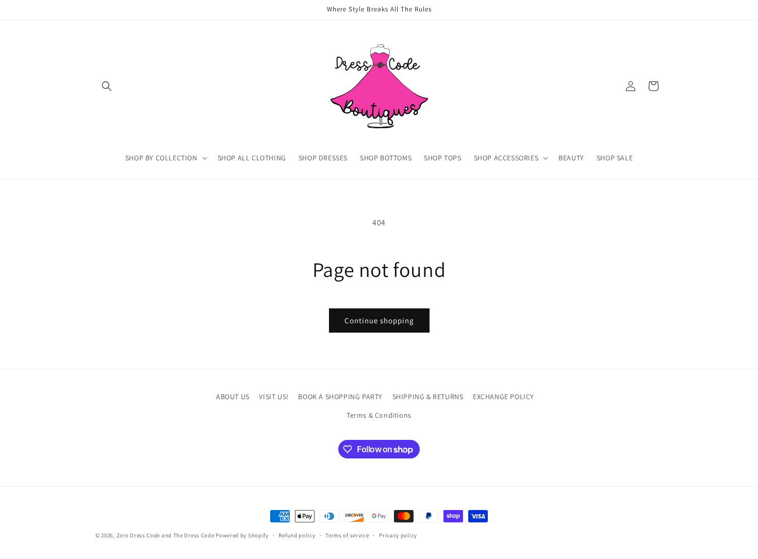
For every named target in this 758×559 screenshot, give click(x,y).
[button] (106, 86)
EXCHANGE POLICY (503, 396)
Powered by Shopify (242, 535)
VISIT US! (273, 396)
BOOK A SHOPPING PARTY (340, 396)
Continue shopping (379, 320)
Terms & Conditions (379, 415)
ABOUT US (233, 396)
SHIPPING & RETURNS (428, 396)
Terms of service (347, 535)
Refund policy (296, 535)
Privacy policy (398, 535)
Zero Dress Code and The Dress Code (166, 535)
